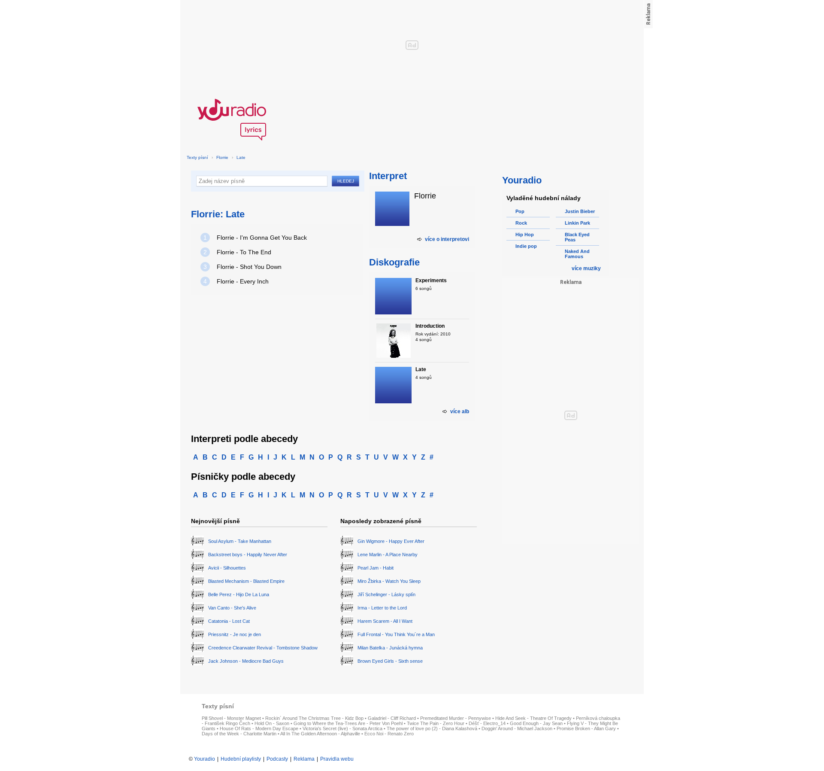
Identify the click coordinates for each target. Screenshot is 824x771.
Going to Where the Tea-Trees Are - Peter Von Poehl (348, 723)
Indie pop (526, 246)
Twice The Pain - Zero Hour (435, 723)
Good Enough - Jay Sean (536, 723)
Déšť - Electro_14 (487, 723)
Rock (521, 223)
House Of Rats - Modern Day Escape (259, 728)
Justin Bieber (580, 211)
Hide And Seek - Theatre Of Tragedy (533, 718)
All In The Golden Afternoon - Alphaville (320, 733)
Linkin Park (577, 223)
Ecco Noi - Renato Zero (389, 733)
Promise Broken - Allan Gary (586, 728)
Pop (519, 211)
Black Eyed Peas (577, 237)
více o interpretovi (447, 239)
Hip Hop (524, 234)
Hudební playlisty (241, 759)
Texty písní (197, 157)
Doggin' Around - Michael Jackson (517, 728)
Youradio (204, 759)
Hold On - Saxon (271, 723)
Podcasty (277, 759)
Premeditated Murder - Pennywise (455, 718)
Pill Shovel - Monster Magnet (231, 718)
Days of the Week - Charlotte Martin (239, 733)
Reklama (304, 759)
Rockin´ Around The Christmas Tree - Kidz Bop (314, 718)
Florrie (222, 157)
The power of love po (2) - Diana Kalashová (432, 728)
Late (240, 157)
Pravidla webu (337, 759)
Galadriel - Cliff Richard (392, 718)
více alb (459, 411)
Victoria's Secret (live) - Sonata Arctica (342, 728)
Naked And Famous (577, 254)
